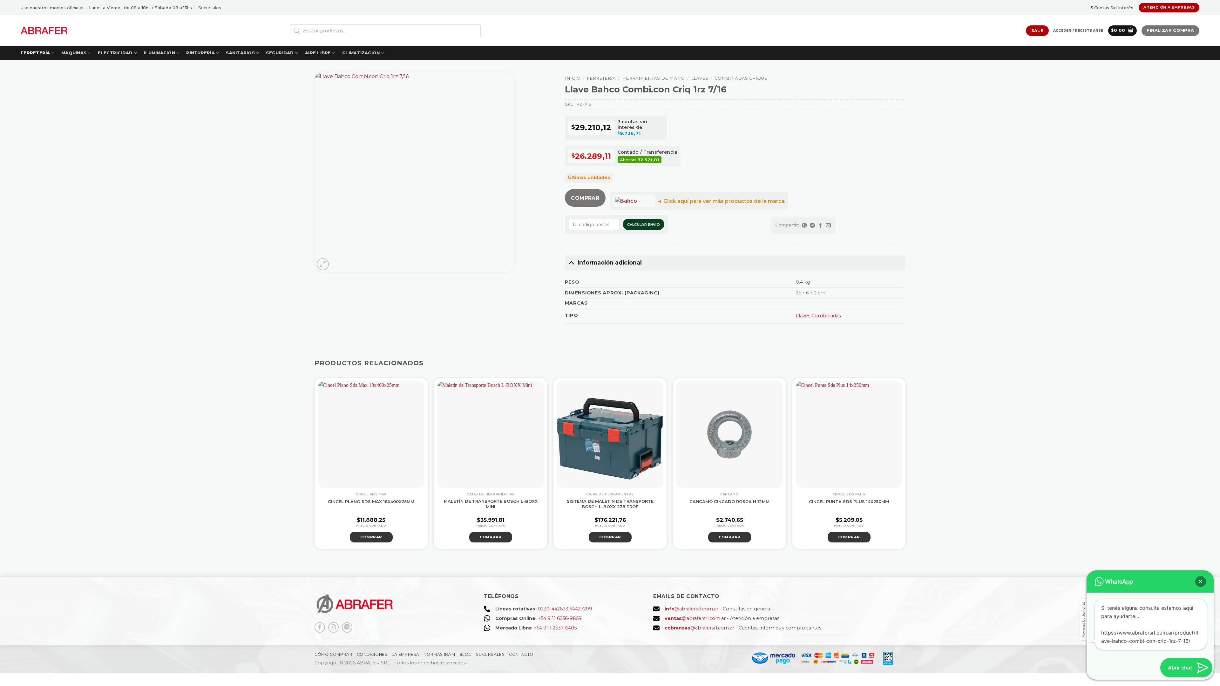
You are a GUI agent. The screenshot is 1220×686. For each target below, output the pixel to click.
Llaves (699, 78)
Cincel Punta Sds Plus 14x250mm (849, 501)
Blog (465, 654)
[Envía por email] (828, 225)
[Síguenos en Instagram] (333, 627)
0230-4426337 (554, 609)
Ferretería (35, 52)
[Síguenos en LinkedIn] (347, 627)
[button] (1078, 31)
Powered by (1083, 619)
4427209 (582, 609)
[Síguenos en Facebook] (320, 627)
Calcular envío (643, 224)
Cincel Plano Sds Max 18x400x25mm (371, 501)
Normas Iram (439, 654)
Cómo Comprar (333, 654)
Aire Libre (318, 52)
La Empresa (405, 654)
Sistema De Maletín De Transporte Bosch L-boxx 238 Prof (610, 504)
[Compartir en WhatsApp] (805, 225)
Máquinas (73, 52)
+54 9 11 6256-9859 (560, 618)
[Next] (914, 462)
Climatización (361, 52)
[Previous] (305, 462)
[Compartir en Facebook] (820, 225)
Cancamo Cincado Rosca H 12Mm (729, 501)
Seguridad (280, 52)
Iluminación (159, 52)
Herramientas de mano (653, 78)
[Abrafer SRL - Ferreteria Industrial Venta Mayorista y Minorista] (44, 30)
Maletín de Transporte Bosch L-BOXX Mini (491, 504)
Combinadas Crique (741, 78)
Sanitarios (240, 52)
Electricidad (115, 52)
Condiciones (372, 654)
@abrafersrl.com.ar (691, 609)
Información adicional (610, 262)
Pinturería (200, 52)
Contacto (521, 654)
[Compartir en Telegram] (813, 225)
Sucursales (209, 7)
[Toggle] (571, 262)
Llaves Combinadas (818, 316)
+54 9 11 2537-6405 (555, 628)
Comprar (585, 198)
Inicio (572, 78)
